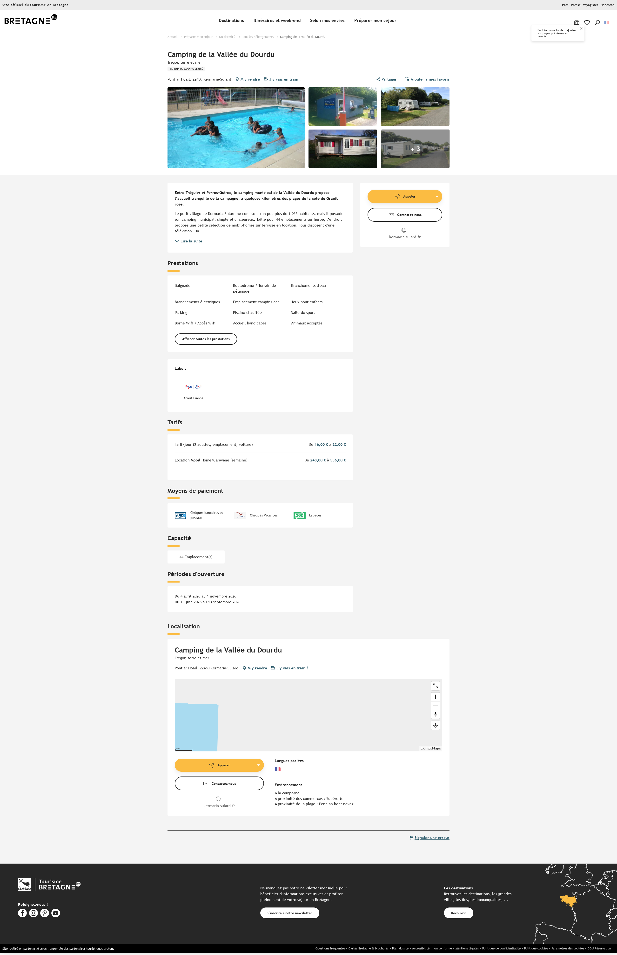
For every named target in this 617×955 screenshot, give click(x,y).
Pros (565, 5)
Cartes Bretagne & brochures (369, 948)
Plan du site (400, 948)
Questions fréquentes (330, 948)
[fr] (607, 23)
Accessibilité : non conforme (432, 948)
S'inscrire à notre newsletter (290, 913)
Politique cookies (536, 948)
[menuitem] (30, 20)
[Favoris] (587, 22)
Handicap (608, 5)
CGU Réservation (599, 948)
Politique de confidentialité (501, 948)
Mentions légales (467, 948)
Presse (576, 5)
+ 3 (415, 149)
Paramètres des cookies (567, 948)
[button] (597, 22)
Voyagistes (590, 5)
